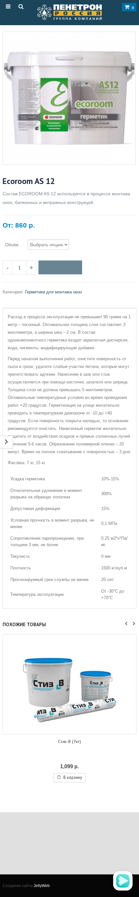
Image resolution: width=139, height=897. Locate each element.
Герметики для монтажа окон (53, 292)
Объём (11, 244)
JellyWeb (42, 885)
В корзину (65, 268)
